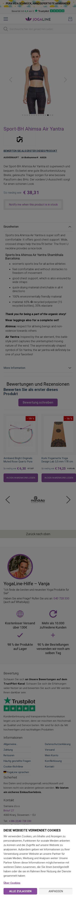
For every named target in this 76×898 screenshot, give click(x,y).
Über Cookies (12, 883)
